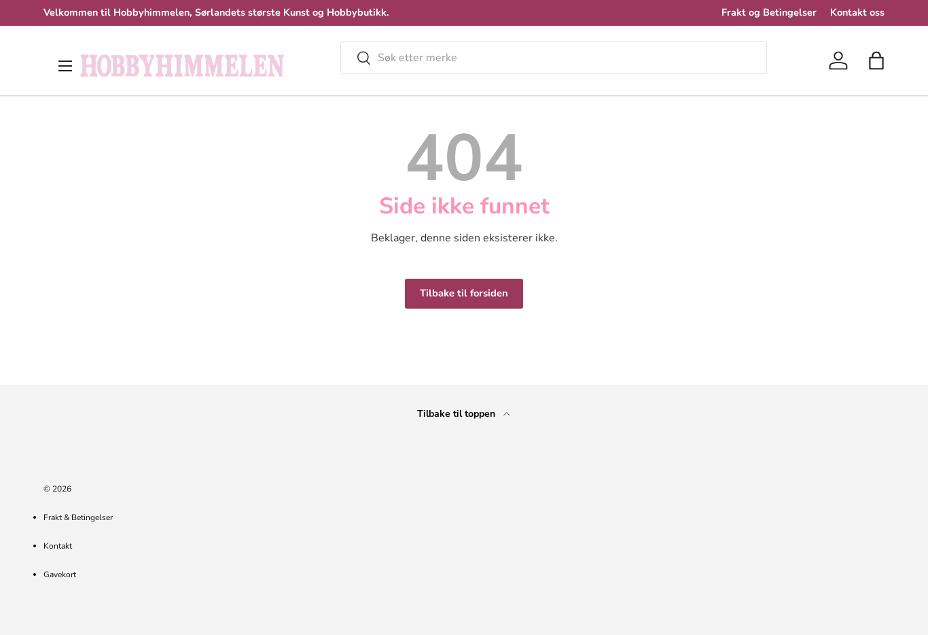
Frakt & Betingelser (78, 517)
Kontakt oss (857, 12)
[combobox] (553, 57)
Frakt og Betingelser (769, 12)
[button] (876, 60)
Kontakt (57, 545)
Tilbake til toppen (457, 413)
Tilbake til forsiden (464, 293)
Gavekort (59, 574)
